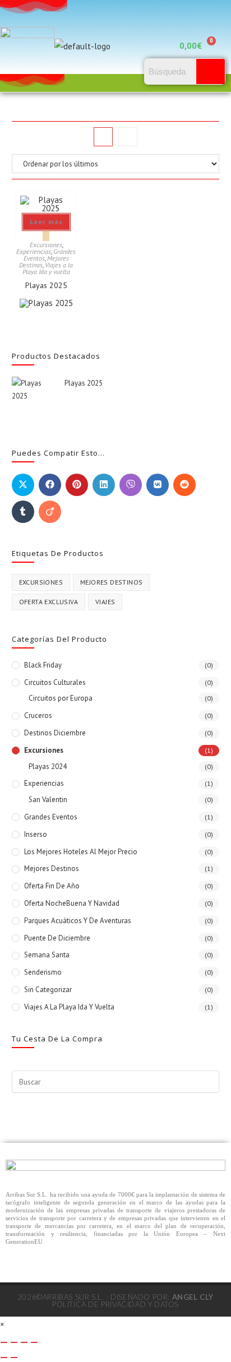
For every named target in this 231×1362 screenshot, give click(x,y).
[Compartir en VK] (157, 485)
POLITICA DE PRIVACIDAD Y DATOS (115, 1304)
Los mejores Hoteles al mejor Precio (80, 851)
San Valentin (48, 799)
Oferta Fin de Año (52, 886)
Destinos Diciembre (55, 733)
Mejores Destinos (51, 868)
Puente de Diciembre (57, 938)
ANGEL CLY (193, 1296)
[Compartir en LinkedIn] (104, 485)
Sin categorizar (48, 989)
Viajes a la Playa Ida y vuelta (47, 268)
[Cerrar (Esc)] (34, 1342)
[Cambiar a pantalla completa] (14, 1342)
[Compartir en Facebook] (50, 485)
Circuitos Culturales (55, 682)
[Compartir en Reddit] (184, 485)
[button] (154, 46)
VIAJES (105, 601)
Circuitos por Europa (61, 698)
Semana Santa (47, 955)
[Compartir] (24, 1342)
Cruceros (38, 715)
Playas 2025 (46, 285)
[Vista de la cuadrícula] (103, 136)
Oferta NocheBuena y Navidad (71, 903)
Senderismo (43, 972)
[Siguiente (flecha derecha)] (14, 1357)
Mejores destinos (111, 582)
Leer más (46, 221)
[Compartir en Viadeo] (50, 512)
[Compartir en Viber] (130, 485)
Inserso (35, 834)
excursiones (41, 582)
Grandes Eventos (50, 817)
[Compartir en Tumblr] (23, 512)
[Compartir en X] (23, 485)
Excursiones (46, 244)
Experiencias (33, 251)
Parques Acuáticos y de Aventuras (77, 920)
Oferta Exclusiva (48, 601)
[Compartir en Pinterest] (77, 485)
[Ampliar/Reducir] (4, 1342)
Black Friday (43, 665)
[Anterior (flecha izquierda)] (4, 1357)
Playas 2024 (48, 766)
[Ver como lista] (127, 136)
